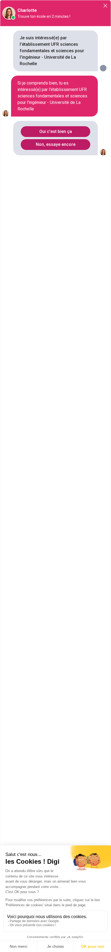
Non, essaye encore (55, 144)
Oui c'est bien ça (55, 131)
